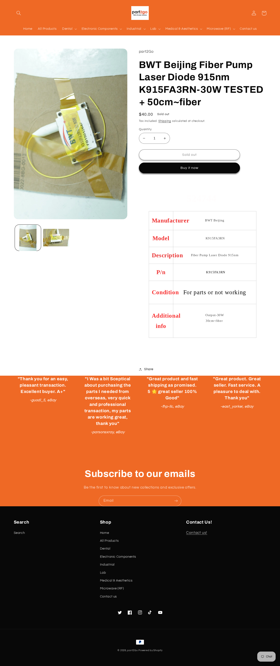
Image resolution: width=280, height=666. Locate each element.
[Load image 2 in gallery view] (56, 238)
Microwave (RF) (112, 588)
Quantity (145, 129)
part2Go (132, 650)
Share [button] (148, 369)
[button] (19, 13)
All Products (109, 540)
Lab (103, 572)
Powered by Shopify (150, 650)
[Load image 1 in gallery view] (28, 238)
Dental (105, 548)
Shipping (164, 121)
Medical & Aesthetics (116, 580)
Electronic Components (118, 556)
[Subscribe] (176, 501)
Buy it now (189, 168)
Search (19, 533)
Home (104, 533)
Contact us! (196, 533)
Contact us (108, 596)
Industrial (107, 564)
